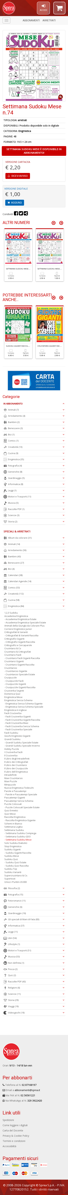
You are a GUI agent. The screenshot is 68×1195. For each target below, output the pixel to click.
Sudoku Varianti (12, 872)
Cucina (13, 453)
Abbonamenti (31, 20)
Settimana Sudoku (14, 830)
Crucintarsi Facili (12, 654)
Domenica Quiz (12, 693)
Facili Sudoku (11, 732)
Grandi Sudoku (12, 739)
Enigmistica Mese (13, 697)
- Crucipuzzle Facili (14, 680)
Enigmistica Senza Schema (18, 700)
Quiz (12, 975)
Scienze (13, 515)
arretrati (22, 120)
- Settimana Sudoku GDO (17, 836)
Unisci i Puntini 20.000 (15, 881)
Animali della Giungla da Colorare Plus (24, 625)
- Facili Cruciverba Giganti (17, 716)
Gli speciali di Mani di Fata (23, 919)
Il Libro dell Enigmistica (16, 771)
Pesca (12, 969)
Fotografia (15, 465)
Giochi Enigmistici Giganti (17, 735)
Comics (13, 440)
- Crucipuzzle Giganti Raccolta (19, 687)
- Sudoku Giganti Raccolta (17, 852)
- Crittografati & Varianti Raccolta (21, 635)
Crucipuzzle (10, 677)
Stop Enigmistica (12, 846)
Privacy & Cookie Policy (16, 1135)
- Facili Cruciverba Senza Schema (21, 726)
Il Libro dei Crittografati (16, 761)
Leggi (12, 490)
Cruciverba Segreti (14, 690)
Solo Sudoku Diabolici (15, 843)
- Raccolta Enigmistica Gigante (20, 820)
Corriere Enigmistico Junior (18, 629)
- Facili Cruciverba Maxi (16, 723)
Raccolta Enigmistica (14, 817)
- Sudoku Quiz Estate (15, 862)
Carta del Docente (13, 1130)
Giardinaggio (16, 478)
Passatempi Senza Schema (18, 800)
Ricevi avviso (19, 176)
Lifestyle (14, 944)
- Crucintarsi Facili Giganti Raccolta (22, 658)
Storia (12, 521)
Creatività (15, 446)
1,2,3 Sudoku (11, 612)
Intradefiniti (10, 774)
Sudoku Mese (11, 855)
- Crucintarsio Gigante (15, 671)
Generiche (15, 471)
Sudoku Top (10, 868)
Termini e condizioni (14, 1141)
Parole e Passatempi (15, 791)
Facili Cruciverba (12, 713)
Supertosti (9, 878)
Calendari (15, 575)
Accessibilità (9, 1146)
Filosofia (14, 888)
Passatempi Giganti (14, 797)
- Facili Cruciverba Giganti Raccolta (22, 719)
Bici (11, 434)
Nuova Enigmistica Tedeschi (19, 787)
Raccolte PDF (16, 509)
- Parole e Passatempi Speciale (20, 794)
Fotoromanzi (16, 900)
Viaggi (13, 1006)
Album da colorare (20, 537)
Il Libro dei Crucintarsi (15, 765)
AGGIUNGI (16, 202)
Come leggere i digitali (15, 1125)
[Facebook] (16, 214)
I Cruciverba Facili (13, 752)
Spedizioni (8, 1120)
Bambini (14, 422)
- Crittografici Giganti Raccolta (19, 641)
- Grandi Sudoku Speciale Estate (21, 742)
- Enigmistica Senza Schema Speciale (23, 706)
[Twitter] (21, 214)
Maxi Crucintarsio (13, 778)
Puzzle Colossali (13, 804)
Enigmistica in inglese (15, 710)
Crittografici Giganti (14, 638)
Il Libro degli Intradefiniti (16, 758)
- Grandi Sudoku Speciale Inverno (22, 745)
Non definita (16, 962)
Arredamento (16, 415)
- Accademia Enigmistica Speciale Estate (25, 622)
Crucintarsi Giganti (14, 661)
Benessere (15, 428)
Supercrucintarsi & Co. (16, 875)
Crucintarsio (10, 667)
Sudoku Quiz (11, 859)
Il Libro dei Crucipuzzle (16, 768)
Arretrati (49, 20)
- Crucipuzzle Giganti (15, 684)
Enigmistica (24, 131)
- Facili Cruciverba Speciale (18, 729)
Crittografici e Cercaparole (18, 645)
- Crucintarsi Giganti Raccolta (19, 664)
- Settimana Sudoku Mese (18, 839)
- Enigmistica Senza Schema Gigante (23, 703)
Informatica (15, 484)
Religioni (14, 987)
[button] (59, 9)
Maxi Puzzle (10, 781)
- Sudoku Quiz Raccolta (16, 865)
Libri (12, 938)
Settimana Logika (13, 826)
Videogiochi (16, 1012)
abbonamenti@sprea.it (27, 1090)
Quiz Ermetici (11, 810)
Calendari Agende (19, 581)
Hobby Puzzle (11, 749)
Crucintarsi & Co (12, 648)
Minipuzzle (10, 784)
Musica (13, 502)
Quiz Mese (10, 813)
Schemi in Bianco (13, 823)
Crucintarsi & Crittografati (17, 651)
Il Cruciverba (10, 755)
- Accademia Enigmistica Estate (20, 619)
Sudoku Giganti (12, 849)
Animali (13, 409)
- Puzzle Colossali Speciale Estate (22, 807)
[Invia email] (26, 214)
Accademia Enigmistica (16, 616)
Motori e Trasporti (19, 496)
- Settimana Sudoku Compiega (20, 833)
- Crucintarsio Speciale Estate (19, 674)
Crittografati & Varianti (16, 632)
